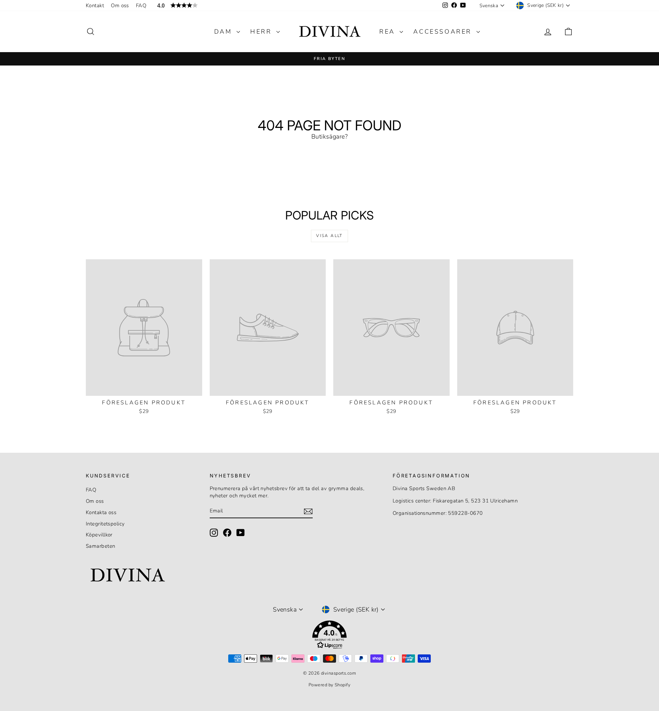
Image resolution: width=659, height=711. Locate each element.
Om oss (120, 5)
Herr (262, 31)
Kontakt (95, 5)
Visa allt (329, 235)
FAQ (141, 5)
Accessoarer (443, 31)
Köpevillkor (99, 534)
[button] (329, 636)
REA (388, 31)
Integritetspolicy (105, 523)
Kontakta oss (101, 512)
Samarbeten (100, 546)
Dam (224, 31)
